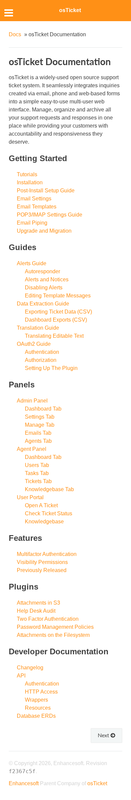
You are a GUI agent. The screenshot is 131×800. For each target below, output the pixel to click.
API (21, 675)
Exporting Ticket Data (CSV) (58, 312)
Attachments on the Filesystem (53, 635)
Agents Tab (38, 441)
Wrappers (36, 700)
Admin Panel (32, 401)
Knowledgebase (44, 521)
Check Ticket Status (48, 513)
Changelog (30, 667)
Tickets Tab (38, 481)
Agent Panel (31, 449)
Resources (38, 708)
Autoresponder (42, 271)
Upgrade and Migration (44, 231)
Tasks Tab (37, 473)
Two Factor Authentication (48, 619)
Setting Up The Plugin (51, 368)
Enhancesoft (24, 783)
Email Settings (34, 198)
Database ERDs (36, 716)
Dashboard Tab (43, 409)
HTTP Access (41, 692)
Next (104, 735)
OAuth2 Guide (34, 344)
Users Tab (37, 465)
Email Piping (32, 223)
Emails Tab (38, 433)
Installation (30, 182)
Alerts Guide (31, 263)
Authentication (42, 352)
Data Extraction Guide (43, 304)
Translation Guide (38, 328)
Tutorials (27, 174)
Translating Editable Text (54, 336)
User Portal (30, 497)
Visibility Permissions (42, 562)
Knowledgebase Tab (49, 489)
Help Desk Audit (36, 611)
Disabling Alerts (43, 287)
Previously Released (42, 570)
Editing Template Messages (58, 295)
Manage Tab (39, 425)
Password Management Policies (55, 627)
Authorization (40, 360)
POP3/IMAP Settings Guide (49, 215)
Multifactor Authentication (47, 554)
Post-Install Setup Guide (46, 190)
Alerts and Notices (47, 279)
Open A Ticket (41, 505)
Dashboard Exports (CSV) (56, 320)
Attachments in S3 (38, 603)
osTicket (70, 10)
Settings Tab (39, 417)
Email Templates (36, 206)
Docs (15, 34)
